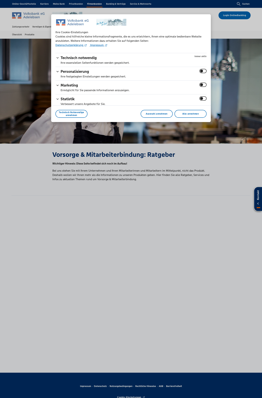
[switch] (203, 71)
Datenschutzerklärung (69, 45)
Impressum (96, 45)
